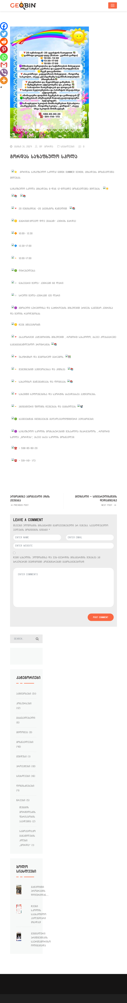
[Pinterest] (4, 49)
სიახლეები (67, 146)
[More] (4, 80)
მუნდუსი (21, 756)
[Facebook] (4, 26)
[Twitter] (4, 34)
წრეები (20, 800)
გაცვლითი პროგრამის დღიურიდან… (39, 891)
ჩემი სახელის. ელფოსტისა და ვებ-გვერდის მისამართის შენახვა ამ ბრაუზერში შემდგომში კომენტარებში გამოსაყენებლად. (56, 559)
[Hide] (1, 87)
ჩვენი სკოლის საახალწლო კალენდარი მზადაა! (38, 914)
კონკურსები (23, 703)
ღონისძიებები (25, 786)
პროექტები (23, 766)
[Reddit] (4, 41)
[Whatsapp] (4, 57)
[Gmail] (4, 65)
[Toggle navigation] (112, 5)
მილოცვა (22, 732)
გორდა (48, 146)
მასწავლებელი (25, 718)
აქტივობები (23, 694)
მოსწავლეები (24, 742)
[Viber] (4, 72)
